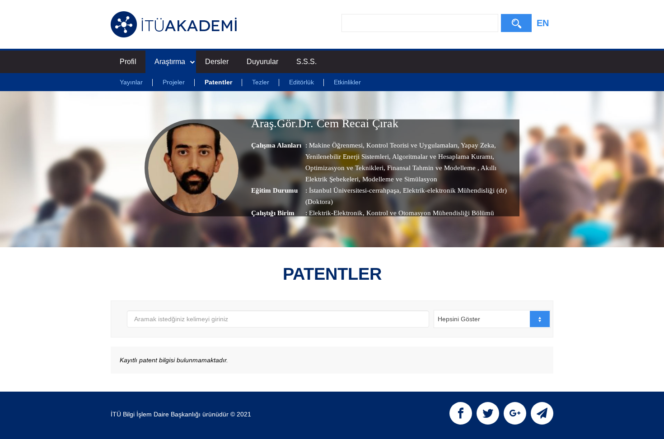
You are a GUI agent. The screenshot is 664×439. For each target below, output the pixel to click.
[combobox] (492, 319)
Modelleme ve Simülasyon (398, 178)
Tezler (260, 82)
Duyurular (262, 61)
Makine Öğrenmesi (336, 144)
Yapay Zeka (476, 144)
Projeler (174, 82)
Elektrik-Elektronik (336, 212)
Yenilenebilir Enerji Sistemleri (347, 156)
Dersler (217, 61)
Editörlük (301, 82)
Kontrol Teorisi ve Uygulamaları (411, 144)
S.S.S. (306, 61)
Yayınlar (131, 82)
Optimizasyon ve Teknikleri (344, 167)
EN (543, 23)
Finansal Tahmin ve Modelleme (431, 167)
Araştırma (169, 61)
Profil (128, 61)
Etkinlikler (347, 82)
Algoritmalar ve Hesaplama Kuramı (441, 156)
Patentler (218, 82)
